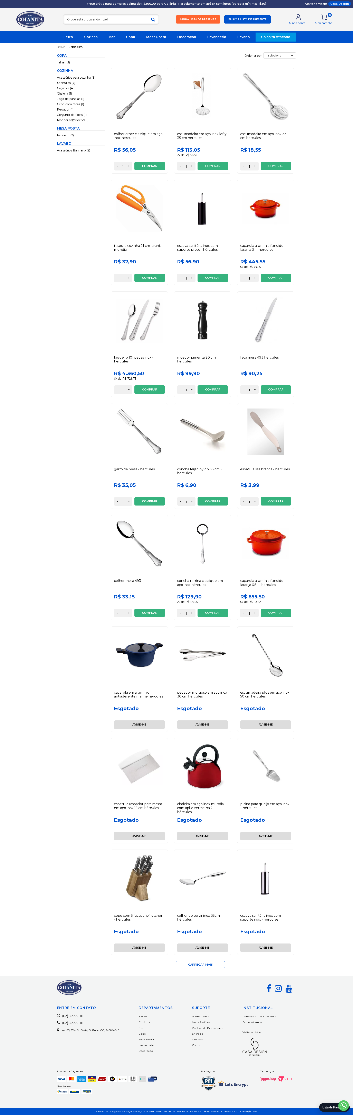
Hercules (75, 47)
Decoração (186, 37)
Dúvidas (197, 1039)
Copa (130, 37)
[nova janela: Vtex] (285, 1079)
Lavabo (243, 37)
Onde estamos (252, 1022)
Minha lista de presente (198, 19)
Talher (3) (63, 62)
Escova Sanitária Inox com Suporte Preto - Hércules (197, 248)
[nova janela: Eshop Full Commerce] (268, 1079)
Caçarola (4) (65, 88)
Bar (112, 37)
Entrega (197, 1033)
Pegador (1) (65, 109)
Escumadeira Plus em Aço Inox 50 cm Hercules (264, 694)
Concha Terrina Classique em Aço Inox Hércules (200, 583)
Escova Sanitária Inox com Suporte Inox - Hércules (260, 917)
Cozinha (91, 37)
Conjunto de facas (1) (72, 115)
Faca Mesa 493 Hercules (259, 357)
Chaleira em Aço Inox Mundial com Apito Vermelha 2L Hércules (201, 808)
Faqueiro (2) (65, 135)
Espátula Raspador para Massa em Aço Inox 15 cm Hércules (138, 806)
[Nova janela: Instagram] (278, 988)
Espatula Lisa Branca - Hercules (265, 469)
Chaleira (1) (64, 93)
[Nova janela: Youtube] (288, 988)
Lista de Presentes (334, 1107)
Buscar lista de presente (247, 19)
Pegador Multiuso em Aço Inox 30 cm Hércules (202, 694)
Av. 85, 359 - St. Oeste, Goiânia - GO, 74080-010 (90, 1030)
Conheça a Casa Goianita (259, 1016)
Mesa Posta (156, 37)
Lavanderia (216, 37)
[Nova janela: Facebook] (268, 988)
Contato (197, 1045)
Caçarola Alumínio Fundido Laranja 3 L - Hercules (261, 248)
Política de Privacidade (207, 1027)
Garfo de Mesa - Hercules (134, 469)
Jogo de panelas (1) (70, 99)
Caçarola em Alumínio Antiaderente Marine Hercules (138, 694)
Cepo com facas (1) (70, 104)
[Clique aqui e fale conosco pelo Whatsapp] (343, 1105)
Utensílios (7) (66, 83)
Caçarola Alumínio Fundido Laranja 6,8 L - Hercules (261, 583)
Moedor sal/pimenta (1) (73, 120)
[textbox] (111, 19)
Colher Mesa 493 (127, 581)
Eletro (68, 37)
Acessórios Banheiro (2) (73, 150)
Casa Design (339, 3)
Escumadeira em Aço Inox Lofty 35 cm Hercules (202, 136)
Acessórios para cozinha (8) (76, 77)
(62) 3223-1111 (72, 1016)
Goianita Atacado (275, 37)
